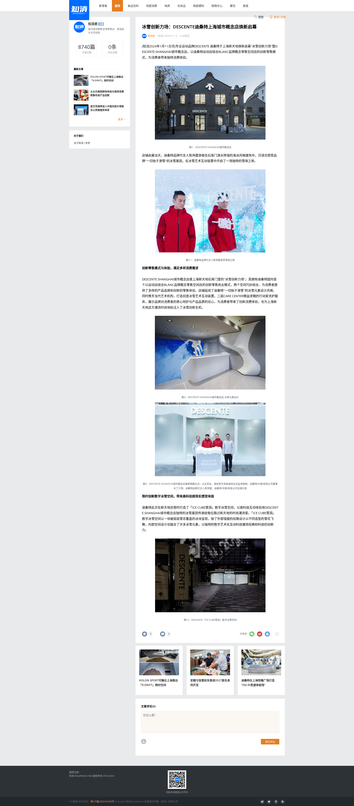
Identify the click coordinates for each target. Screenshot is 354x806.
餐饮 (232, 6)
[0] (144, 634)
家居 (245, 6)
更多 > (121, 119)
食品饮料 (133, 6)
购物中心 (217, 6)
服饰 (117, 6)
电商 (167, 6)
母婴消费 (151, 6)
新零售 (103, 6)
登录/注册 (279, 17)
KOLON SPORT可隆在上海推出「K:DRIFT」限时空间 (106, 78)
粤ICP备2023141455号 (102, 801)
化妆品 (181, 6)
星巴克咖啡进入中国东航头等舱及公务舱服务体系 (107, 108)
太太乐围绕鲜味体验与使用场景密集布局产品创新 (107, 93)
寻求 (87, 143)
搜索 (260, 17)
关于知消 (78, 143)
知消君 (93, 24)
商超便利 (198, 6)
